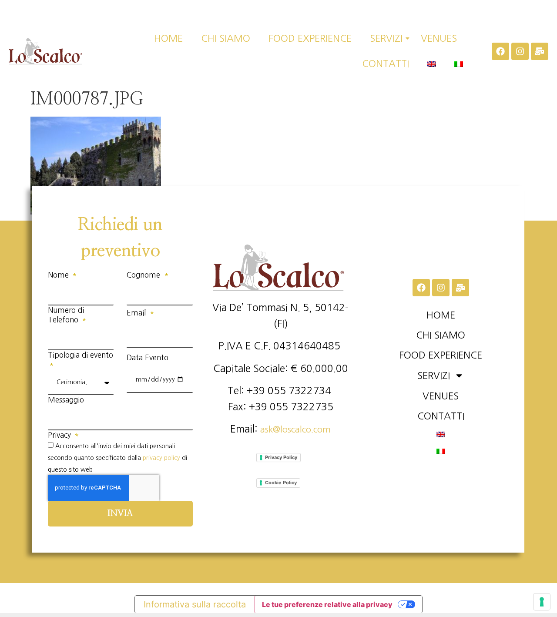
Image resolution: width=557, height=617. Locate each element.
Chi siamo (225, 38)
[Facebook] (500, 51)
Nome (59, 274)
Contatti (385, 63)
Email (137, 312)
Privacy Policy (281, 457)
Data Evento (147, 357)
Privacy (60, 435)
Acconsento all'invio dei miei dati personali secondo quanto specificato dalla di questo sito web (117, 457)
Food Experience (310, 38)
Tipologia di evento (80, 355)
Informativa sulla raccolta (195, 604)
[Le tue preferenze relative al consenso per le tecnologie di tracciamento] (542, 602)
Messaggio (66, 399)
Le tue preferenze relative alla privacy (327, 604)
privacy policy (161, 458)
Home (168, 38)
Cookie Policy (281, 483)
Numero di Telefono (66, 314)
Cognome (144, 274)
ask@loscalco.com (295, 429)
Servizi (386, 38)
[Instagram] (520, 51)
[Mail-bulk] (539, 51)
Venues (439, 38)
